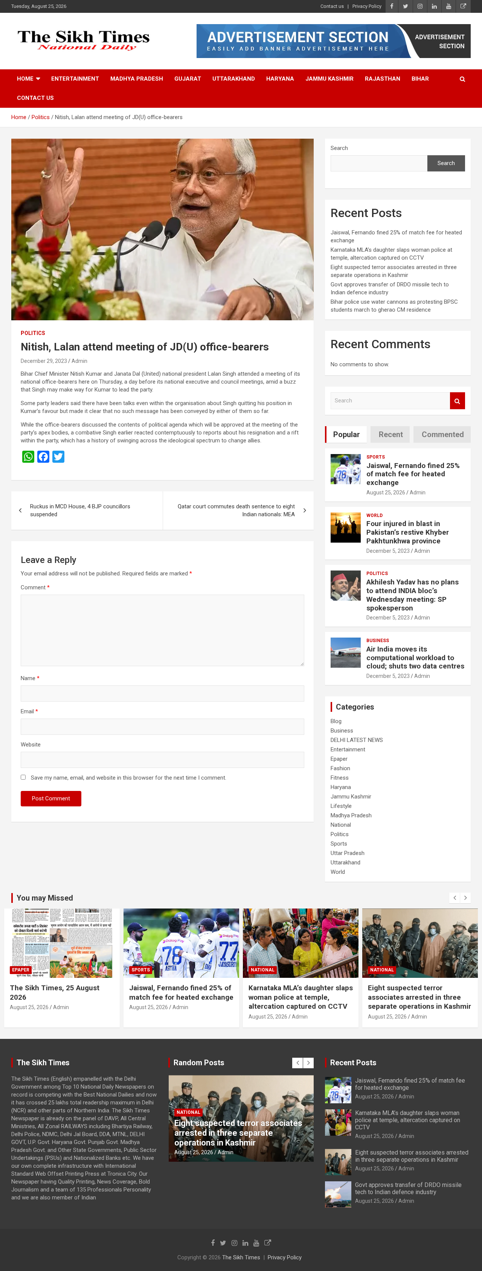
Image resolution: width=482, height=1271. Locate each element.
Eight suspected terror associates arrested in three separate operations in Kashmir (419, 997)
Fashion (340, 768)
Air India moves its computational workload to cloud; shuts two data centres (415, 658)
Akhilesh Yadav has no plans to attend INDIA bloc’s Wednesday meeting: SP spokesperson (412, 595)
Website (31, 744)
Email (29, 711)
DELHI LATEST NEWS (357, 740)
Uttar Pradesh (348, 853)
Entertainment (75, 78)
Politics (33, 333)
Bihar (420, 78)
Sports (375, 457)
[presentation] (454, 898)
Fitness (340, 777)
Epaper (339, 759)
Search (339, 148)
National (341, 824)
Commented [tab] (443, 434)
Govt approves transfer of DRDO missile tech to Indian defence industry (408, 1188)
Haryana (280, 78)
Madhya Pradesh (136, 78)
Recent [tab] (391, 434)
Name (30, 678)
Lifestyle (341, 806)
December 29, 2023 (44, 361)
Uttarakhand (233, 78)
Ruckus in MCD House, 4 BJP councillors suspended (80, 510)
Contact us (332, 6)
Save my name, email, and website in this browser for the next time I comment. (128, 777)
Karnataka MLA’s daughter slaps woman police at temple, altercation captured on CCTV (301, 997)
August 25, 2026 (385, 492)
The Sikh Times (241, 1257)
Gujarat (187, 78)
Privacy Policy (366, 6)
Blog (336, 721)
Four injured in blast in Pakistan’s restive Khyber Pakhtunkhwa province (407, 532)
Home (25, 78)
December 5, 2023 (388, 551)
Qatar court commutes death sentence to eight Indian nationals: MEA (236, 510)
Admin (79, 361)
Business (377, 640)
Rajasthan (382, 78)
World (374, 515)
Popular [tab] (346, 434)
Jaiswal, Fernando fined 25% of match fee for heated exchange (413, 474)
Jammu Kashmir (329, 78)
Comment (35, 587)
